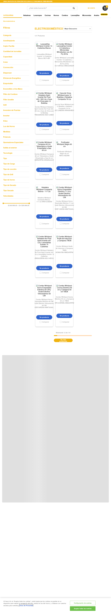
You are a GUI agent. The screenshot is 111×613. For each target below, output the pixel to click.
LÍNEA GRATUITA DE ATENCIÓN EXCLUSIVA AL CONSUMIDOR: (27, 1)
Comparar (45, 80)
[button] (16, 35)
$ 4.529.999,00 (23, 205)
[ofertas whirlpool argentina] (104, 14)
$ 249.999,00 (12, 205)
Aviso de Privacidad (26, 605)
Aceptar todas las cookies (82, 608)
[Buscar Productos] (74, 8)
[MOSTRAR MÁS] (63, 340)
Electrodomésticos (9, 21)
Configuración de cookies (82, 603)
